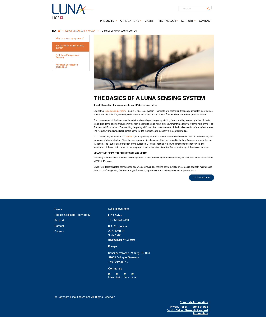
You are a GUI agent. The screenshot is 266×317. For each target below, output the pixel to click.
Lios (54, 31)
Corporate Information (194, 302)
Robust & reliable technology (80, 31)
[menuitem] (106, 21)
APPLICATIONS (129, 20)
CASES (149, 20)
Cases (58, 209)
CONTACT (205, 20)
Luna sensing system (115, 111)
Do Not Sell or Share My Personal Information (187, 312)
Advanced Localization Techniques (67, 65)
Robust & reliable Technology (72, 214)
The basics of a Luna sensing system (70, 46)
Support (59, 220)
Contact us (115, 268)
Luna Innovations (118, 208)
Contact (59, 226)
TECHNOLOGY (167, 20)
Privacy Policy (178, 306)
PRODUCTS (107, 20)
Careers (59, 231)
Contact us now (201, 177)
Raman (129, 136)
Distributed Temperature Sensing (67, 56)
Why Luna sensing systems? (70, 38)
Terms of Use (199, 306)
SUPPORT (187, 20)
